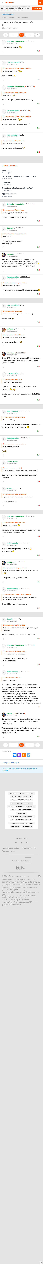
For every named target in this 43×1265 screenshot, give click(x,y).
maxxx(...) (10, 254)
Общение (4, 17)
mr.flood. (10, 329)
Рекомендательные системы (10, 906)
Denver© (10, 228)
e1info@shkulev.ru (12, 902)
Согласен (37, 8)
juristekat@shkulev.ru (25, 902)
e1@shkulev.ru (25, 899)
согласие (6, 10)
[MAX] (19, 755)
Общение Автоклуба (22, 17)
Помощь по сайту (9, 851)
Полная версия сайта (10, 848)
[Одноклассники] (24, 755)
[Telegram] (28, 755)
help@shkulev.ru (16, 904)
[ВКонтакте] (14, 755)
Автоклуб (11, 17)
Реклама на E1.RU (29, 848)
